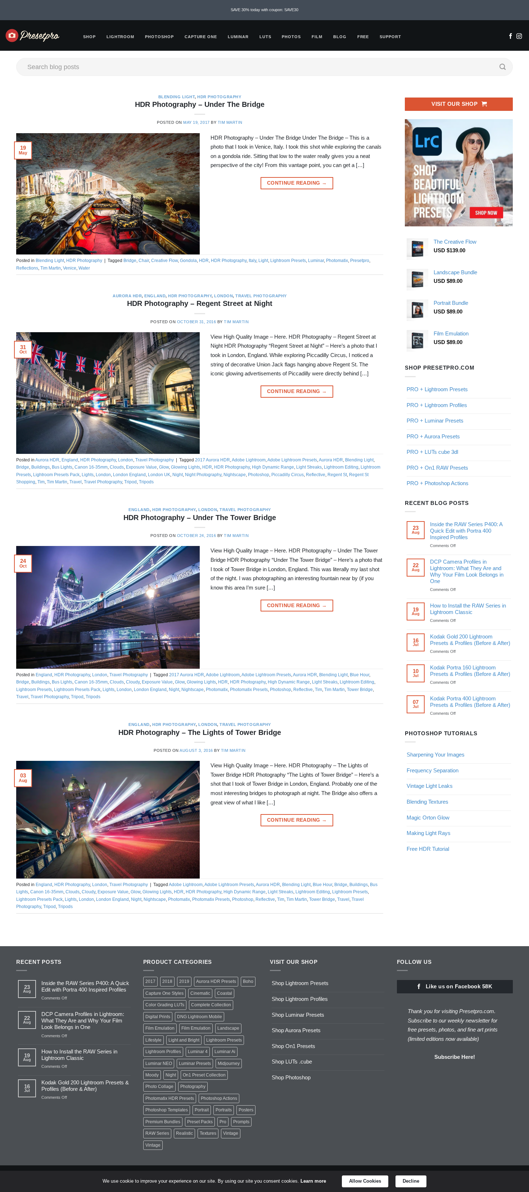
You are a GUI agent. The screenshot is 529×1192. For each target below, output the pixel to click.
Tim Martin (230, 122)
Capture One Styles (164, 993)
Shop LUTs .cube (292, 1061)
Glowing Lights (185, 467)
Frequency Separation (432, 770)
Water (84, 268)
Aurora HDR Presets (216, 981)
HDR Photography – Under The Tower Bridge (199, 518)
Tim (41, 481)
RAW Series (157, 1133)
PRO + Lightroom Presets (437, 389)
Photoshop (159, 37)
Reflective (315, 474)
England (155, 296)
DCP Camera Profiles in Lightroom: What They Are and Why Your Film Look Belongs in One (466, 571)
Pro (223, 1121)
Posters (246, 1109)
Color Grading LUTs (164, 1004)
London (223, 296)
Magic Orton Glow (428, 817)
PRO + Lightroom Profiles (437, 405)
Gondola (188, 260)
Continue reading (297, 183)
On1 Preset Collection (204, 1075)
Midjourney (229, 1063)
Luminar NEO (158, 1063)
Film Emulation (160, 1028)
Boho (248, 981)
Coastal (224, 993)
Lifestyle (153, 1040)
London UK (159, 474)
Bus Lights (62, 467)
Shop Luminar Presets (298, 1015)
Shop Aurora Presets (296, 1030)
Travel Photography (260, 296)
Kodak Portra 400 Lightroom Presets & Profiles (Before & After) (470, 701)
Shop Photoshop (291, 1077)
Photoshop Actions (219, 1098)
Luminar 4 (198, 1051)
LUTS (265, 37)
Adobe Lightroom (249, 459)
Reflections (27, 268)
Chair (144, 260)
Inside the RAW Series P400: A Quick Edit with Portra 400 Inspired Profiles (466, 530)
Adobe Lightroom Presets (292, 459)
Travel (75, 481)
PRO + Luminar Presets (435, 420)
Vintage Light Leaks (430, 786)
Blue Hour (359, 674)
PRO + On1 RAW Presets (437, 468)
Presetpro (359, 260)
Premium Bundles (162, 1121)
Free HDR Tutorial (428, 848)
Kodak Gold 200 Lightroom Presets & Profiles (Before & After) (470, 639)
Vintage (230, 1133)
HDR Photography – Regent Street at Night (199, 303)
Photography (192, 1086)
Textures (208, 1133)
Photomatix (337, 260)
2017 (150, 981)
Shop (89, 37)
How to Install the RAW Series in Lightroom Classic (468, 608)
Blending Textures (427, 802)
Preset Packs (200, 1121)
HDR (204, 260)
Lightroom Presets (288, 260)
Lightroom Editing (341, 467)
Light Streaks (309, 467)
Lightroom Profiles (163, 1051)
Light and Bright (183, 1040)
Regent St (337, 474)
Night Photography (203, 474)
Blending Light (176, 97)
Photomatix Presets (249, 689)
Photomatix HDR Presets (169, 1098)
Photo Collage (159, 1086)
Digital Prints (157, 1016)
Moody (152, 1075)
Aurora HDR (127, 296)
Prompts (241, 1121)
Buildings (40, 467)
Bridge (129, 260)
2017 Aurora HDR (212, 459)
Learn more (313, 1181)
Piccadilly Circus (287, 474)
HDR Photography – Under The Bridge (199, 104)
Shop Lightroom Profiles (300, 999)
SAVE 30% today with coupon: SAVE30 (264, 10)
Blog (340, 37)
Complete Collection (211, 1004)
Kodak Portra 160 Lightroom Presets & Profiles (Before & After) (470, 670)
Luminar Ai (224, 1051)
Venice (69, 268)
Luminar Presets (195, 1063)
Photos (291, 37)
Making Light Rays (429, 833)
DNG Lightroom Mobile (199, 1016)
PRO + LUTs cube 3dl (432, 452)
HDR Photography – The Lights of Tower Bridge (199, 732)
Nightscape (234, 474)
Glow (164, 467)
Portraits (224, 1109)
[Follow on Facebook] (510, 36)
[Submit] (502, 66)
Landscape (228, 1028)
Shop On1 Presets (293, 1046)
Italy (252, 260)
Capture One (201, 37)
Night (177, 474)
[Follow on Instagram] (519, 36)
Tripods (146, 481)
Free (363, 37)
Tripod (130, 481)
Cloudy (133, 682)
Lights (88, 474)
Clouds (117, 467)
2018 (167, 981)
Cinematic (200, 993)
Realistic (184, 1133)
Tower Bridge (360, 689)
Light (263, 260)
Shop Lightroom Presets (300, 983)
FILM (317, 37)
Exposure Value (141, 467)
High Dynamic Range (273, 467)
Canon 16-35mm (91, 467)
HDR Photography (219, 97)
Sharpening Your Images (436, 754)
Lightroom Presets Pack (56, 474)
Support (390, 37)
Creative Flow (164, 260)
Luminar (238, 37)
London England (129, 474)
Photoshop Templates (166, 1109)
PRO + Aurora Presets (433, 436)
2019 (184, 981)
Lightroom (121, 37)
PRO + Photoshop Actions (438, 483)
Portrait (202, 1109)
